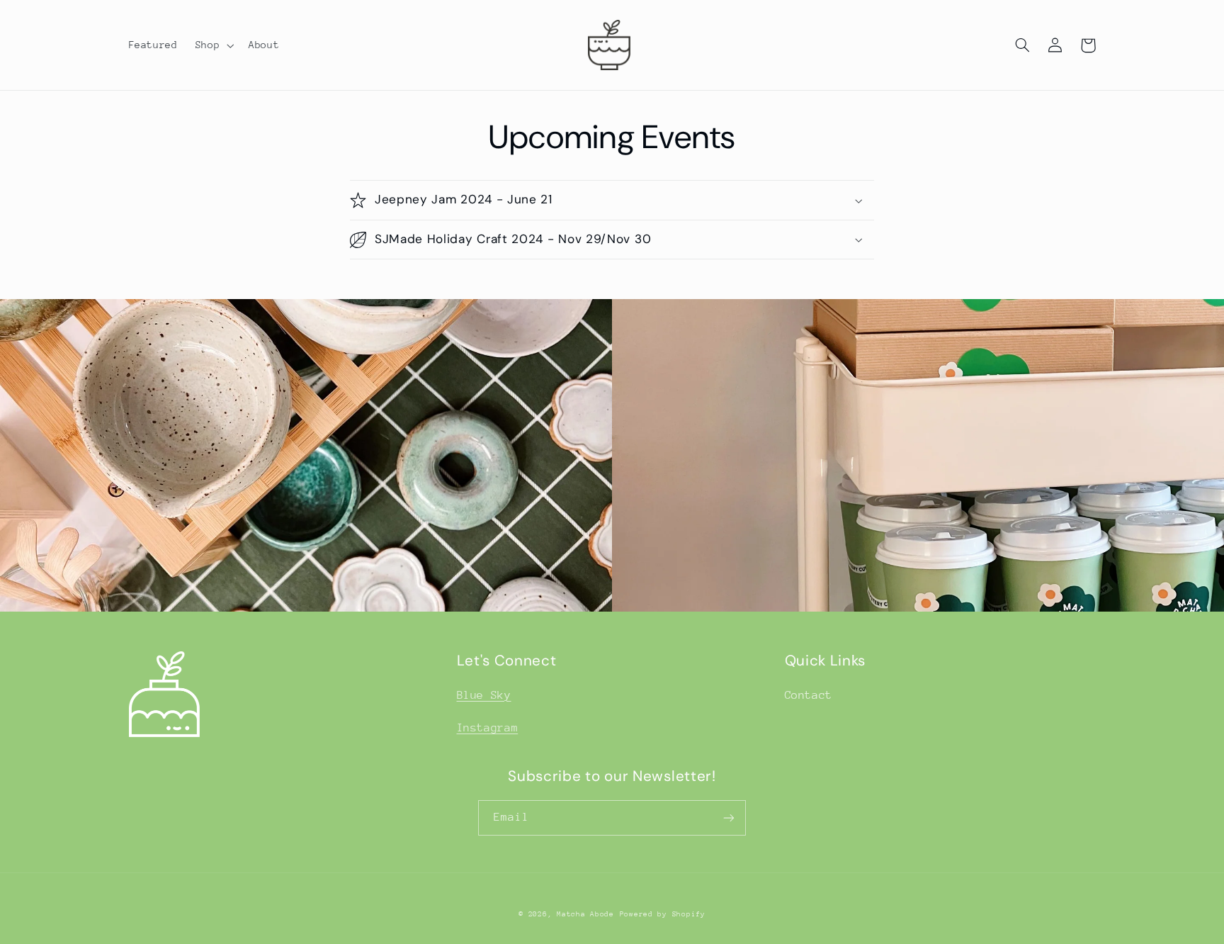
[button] (212, 45)
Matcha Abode (585, 914)
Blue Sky (484, 695)
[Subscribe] (729, 817)
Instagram (487, 727)
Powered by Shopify (663, 914)
